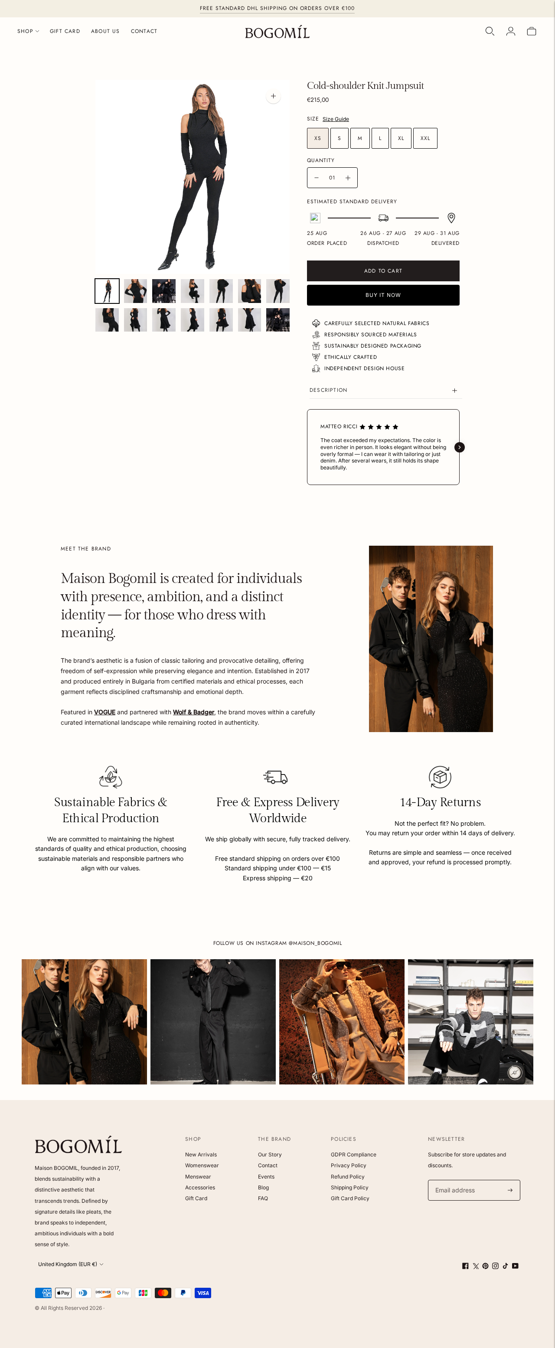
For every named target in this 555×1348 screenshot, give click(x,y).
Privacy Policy (348, 1165)
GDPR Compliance (353, 1154)
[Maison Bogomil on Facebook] (465, 1266)
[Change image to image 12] (221, 320)
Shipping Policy (350, 1187)
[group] (84, 1021)
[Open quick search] (490, 31)
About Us (105, 31)
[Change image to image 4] (192, 291)
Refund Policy (348, 1176)
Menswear (198, 1176)
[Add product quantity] (348, 178)
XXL (425, 138)
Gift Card (65, 31)
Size (313, 119)
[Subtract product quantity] (316, 178)
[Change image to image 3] (164, 291)
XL (401, 138)
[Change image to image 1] (107, 291)
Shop (25, 31)
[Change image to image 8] (107, 320)
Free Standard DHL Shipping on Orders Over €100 (277, 8)
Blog (263, 1187)
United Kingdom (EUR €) (67, 1264)
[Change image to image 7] (278, 291)
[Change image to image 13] (249, 320)
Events (266, 1176)
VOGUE (104, 712)
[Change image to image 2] (135, 291)
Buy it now (383, 295)
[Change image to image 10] (164, 320)
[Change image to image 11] (192, 320)
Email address (454, 1180)
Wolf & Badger (193, 712)
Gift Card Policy (350, 1198)
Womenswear (202, 1165)
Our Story (270, 1154)
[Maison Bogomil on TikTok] (505, 1266)
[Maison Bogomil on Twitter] (475, 1266)
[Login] (511, 31)
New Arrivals (201, 1154)
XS (317, 138)
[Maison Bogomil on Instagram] (495, 1266)
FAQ (263, 1198)
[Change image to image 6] (249, 291)
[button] (307, 447)
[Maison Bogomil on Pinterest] (485, 1266)
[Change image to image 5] (221, 291)
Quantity (321, 160)
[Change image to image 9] (135, 320)
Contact (144, 31)
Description (328, 390)
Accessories (200, 1187)
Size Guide (336, 119)
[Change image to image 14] (278, 320)
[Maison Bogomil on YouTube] (515, 1266)
